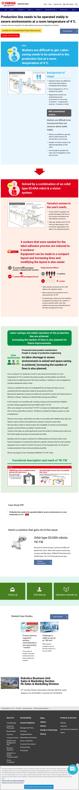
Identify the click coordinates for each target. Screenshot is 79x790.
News (50, 4)
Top (5, 9)
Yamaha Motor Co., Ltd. (7, 708)
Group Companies (11, 761)
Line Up (11, 9)
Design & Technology (48, 730)
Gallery (43, 722)
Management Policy (27, 728)
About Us (10, 718)
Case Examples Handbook (41, 708)
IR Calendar (24, 750)
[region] (39, 778)
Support (29, 9)
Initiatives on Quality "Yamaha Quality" (12, 755)
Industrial (63, 726)
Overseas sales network (50, 9)
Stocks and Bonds (26, 741)
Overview (10, 734)
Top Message (11, 723)
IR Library (23, 731)
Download (38, 9)
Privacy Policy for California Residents (13, 780)
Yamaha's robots (63, 9)
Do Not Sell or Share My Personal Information (38, 787)
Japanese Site (57, 4)
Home (45, 4)
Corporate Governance (28, 744)
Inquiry (73, 9)
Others (62, 733)
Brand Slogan (11, 731)
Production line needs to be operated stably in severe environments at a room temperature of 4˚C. (38, 513)
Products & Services (68, 718)
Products (18, 708)
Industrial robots (27, 708)
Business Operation (10, 749)
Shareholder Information (28, 738)
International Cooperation (69, 729)
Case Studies (20, 9)
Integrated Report (26, 734)
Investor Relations (27, 723)
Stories (43, 726)
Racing (43, 734)
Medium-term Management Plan (11, 743)
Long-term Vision (13, 738)
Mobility (63, 723)
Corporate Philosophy (10, 727)
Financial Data (25, 747)
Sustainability (25, 718)
